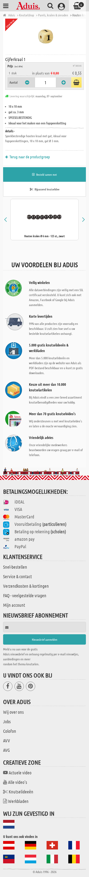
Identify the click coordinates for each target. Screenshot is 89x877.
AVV (6, 740)
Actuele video (20, 772)
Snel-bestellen (15, 566)
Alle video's (17, 782)
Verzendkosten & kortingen (26, 586)
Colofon (9, 731)
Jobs (7, 721)
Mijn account (14, 605)
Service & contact (17, 576)
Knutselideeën (21, 791)
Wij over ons (13, 712)
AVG (6, 750)
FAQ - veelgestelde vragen (24, 595)
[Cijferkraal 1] (45, 36)
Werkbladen (18, 801)
